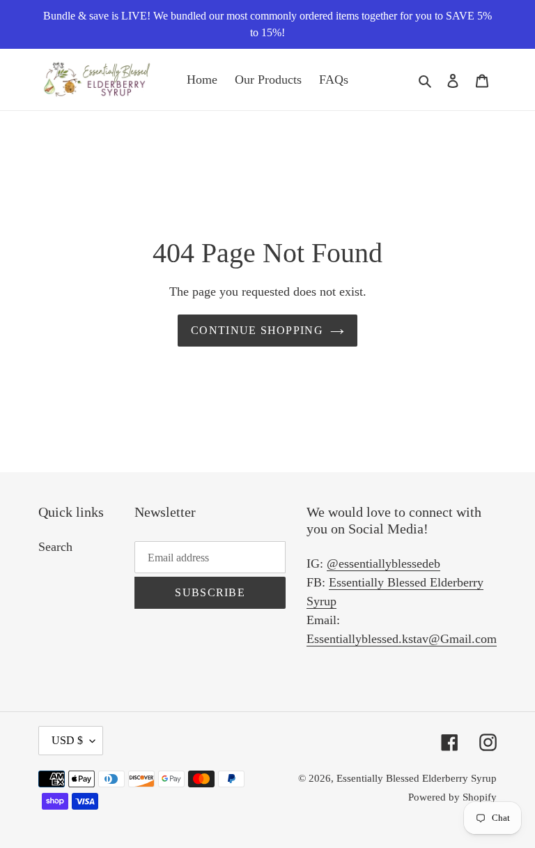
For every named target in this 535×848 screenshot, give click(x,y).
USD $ (67, 740)
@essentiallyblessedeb (383, 563)
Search (55, 547)
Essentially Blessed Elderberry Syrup (416, 778)
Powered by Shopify (452, 797)
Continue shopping (257, 330)
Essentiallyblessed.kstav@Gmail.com (402, 639)
